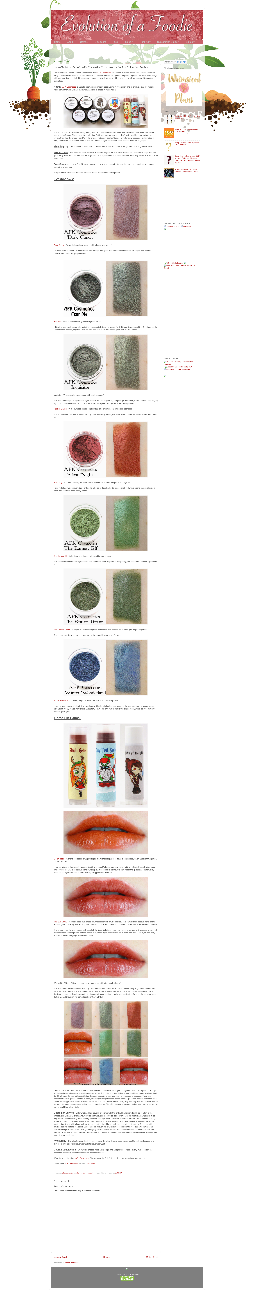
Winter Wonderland (62, 700)
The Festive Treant (62, 630)
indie (77, 1173)
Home (106, 1257)
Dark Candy (59, 245)
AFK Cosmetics (104, 73)
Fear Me (57, 321)
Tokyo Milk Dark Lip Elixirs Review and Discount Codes (186, 170)
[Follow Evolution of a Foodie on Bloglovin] (175, 63)
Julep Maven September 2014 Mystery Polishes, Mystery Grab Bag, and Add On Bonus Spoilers (187, 159)
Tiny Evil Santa (60, 922)
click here (91, 1164)
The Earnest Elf (60, 556)
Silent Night (59, 482)
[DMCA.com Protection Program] (127, 1280)
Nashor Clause (60, 409)
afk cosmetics (68, 1173)
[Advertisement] (127, 51)
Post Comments (71, 1263)
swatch (91, 1173)
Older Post (152, 1257)
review (84, 1173)
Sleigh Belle (59, 859)
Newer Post (60, 1257)
